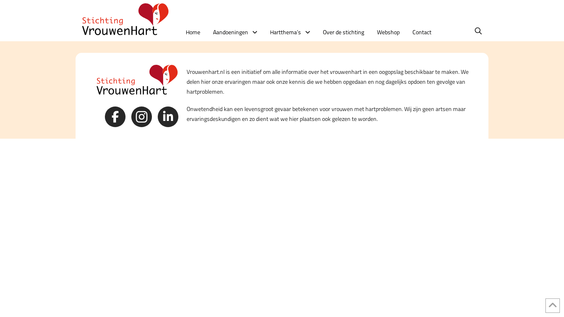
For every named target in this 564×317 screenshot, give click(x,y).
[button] (478, 31)
